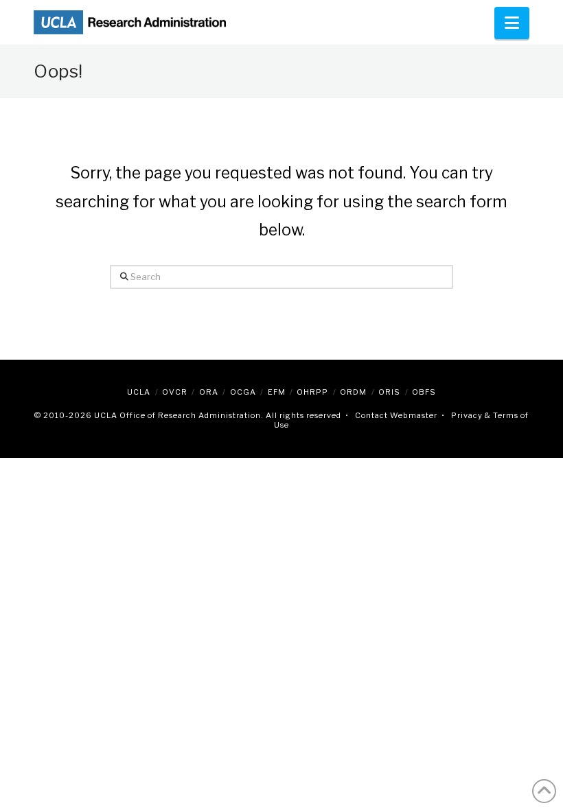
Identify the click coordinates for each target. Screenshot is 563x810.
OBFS (424, 392)
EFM (277, 392)
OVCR (174, 392)
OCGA (243, 392)
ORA (208, 392)
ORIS (389, 392)
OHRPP (312, 392)
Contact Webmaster (396, 415)
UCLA (138, 392)
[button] (511, 23)
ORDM (353, 392)
